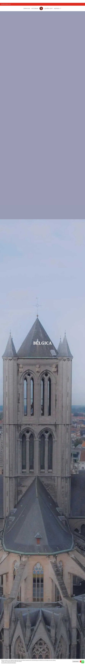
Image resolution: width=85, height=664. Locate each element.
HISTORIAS (34, 8)
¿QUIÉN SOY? (48, 8)
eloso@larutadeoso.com (6, 4)
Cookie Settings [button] (75, 661)
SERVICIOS (26, 8)
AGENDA (56, 8)
